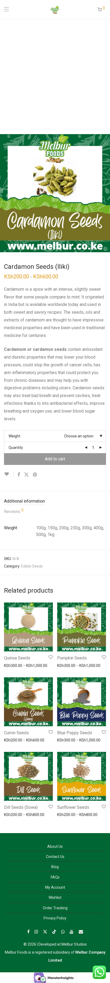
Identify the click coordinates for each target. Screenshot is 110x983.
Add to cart (55, 458)
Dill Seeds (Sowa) (21, 807)
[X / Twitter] (45, 931)
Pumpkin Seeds (72, 657)
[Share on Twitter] (26, 474)
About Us (55, 846)
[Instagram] (36, 931)
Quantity (16, 447)
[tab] (55, 501)
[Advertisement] (55, 76)
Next (105, 193)
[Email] (81, 931)
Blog (55, 867)
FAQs (55, 877)
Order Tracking (55, 908)
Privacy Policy (55, 918)
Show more (11, 665)
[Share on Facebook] (18, 474)
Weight (14, 436)
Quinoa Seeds (17, 657)
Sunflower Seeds (73, 807)
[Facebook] (28, 931)
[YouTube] (72, 931)
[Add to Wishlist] (8, 474)
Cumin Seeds (16, 732)
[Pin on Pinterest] (35, 474)
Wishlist (55, 897)
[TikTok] (54, 931)
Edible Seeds (32, 566)
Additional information (24, 501)
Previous (5, 193)
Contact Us (55, 856)
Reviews (13, 511)
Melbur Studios (74, 944)
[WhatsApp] (63, 931)
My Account (55, 887)
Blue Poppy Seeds (74, 732)
